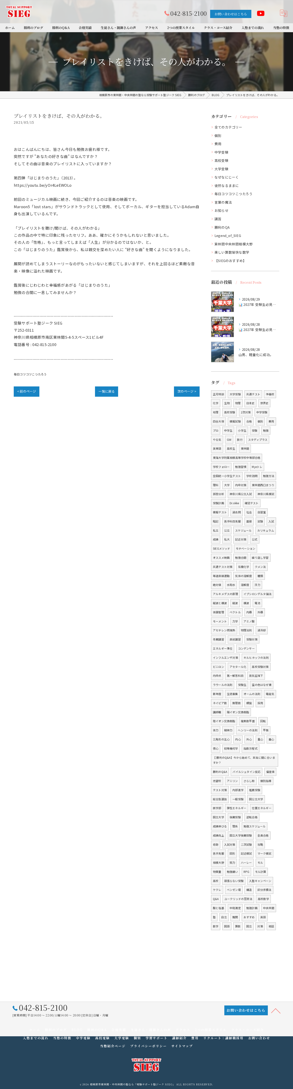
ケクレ (217, 890)
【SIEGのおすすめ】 (230, 260)
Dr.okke (234, 503)
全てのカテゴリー (228, 127)
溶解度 (245, 585)
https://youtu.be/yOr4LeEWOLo (43, 185)
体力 (215, 730)
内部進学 (238, 790)
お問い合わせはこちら (230, 14)
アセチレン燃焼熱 (224, 630)
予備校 (270, 394)
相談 (271, 926)
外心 (249, 739)
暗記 (215, 521)
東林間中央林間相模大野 (233, 243)
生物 (227, 403)
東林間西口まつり (263, 485)
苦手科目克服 (232, 521)
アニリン (232, 781)
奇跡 (215, 844)
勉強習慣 (240, 467)
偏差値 (270, 772)
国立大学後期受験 (241, 835)
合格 (249, 421)
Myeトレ (257, 467)
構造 (249, 890)
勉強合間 (240, 557)
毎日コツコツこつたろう (30, 374)
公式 (254, 539)
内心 (238, 739)
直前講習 (235, 639)
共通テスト (253, 394)
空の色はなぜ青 (261, 685)
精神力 (228, 730)
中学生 (228, 430)
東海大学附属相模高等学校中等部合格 (236, 457)
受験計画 (218, 503)
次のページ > (186, 391)
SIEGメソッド (221, 548)
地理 (215, 412)
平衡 (266, 730)
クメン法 (260, 567)
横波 (246, 603)
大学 (227, 485)
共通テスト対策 (222, 567)
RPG (247, 872)
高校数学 (263, 899)
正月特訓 (218, 394)
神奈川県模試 (266, 494)
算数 (238, 926)
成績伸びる (220, 826)
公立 (227, 530)
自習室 (262, 512)
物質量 (217, 872)
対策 (260, 926)
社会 (249, 512)
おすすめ (249, 917)
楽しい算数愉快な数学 (231, 252)
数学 (215, 926)
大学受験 (221, 168)
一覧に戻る (106, 391)
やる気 (217, 439)
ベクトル (235, 612)
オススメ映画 (221, 557)
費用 (217, 143)
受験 (254, 430)
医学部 (217, 808)
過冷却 (262, 630)
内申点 (217, 675)
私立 (215, 530)
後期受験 (235, 817)
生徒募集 (232, 694)
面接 (249, 521)
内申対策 (240, 485)
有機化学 (243, 567)
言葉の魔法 (223, 202)
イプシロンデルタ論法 (257, 594)
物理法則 (246, 630)
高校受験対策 (260, 667)
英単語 (217, 448)
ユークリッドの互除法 (238, 899)
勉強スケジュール (255, 826)
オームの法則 (252, 694)
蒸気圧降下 (256, 675)
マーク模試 (264, 853)
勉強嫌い (232, 872)
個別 (217, 135)
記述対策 (240, 539)
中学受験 (221, 152)
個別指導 (265, 781)
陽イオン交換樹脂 (238, 712)
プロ (215, 430)
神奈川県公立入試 (241, 494)
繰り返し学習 (260, 557)
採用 (260, 703)
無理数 (236, 703)
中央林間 (268, 908)
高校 (215, 881)
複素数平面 (248, 721)
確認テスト (252, 503)
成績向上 (218, 835)
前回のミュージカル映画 (35, 199)
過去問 (236, 512)
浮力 (257, 585)
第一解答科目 (235, 675)
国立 (249, 926)
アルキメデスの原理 (225, 594)
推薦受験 (254, 790)
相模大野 (218, 862)
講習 (217, 218)
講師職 (217, 712)
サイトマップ (182, 1046)
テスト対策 (220, 790)
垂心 (271, 739)
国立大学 (218, 817)
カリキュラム (265, 530)
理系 (235, 826)
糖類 (260, 576)
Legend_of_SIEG (227, 235)
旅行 (239, 439)
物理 (238, 403)
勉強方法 (268, 476)
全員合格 (263, 835)
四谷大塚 (218, 421)
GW (229, 439)
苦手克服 (218, 853)
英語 (263, 917)
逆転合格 (252, 817)
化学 (215, 403)
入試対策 (229, 844)
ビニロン (218, 667)
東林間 (245, 448)
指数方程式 (251, 748)
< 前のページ (26, 391)
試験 (260, 521)
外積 (260, 612)
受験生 (242, 685)
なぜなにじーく (226, 177)
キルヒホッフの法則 (256, 657)
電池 (257, 603)
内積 (249, 612)
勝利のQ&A (220, 772)
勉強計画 (252, 908)
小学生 (242, 430)
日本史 (250, 403)
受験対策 (252, 639)
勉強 (266, 430)
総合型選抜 (220, 799)
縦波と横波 (220, 603)
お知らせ (221, 210)
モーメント (220, 621)
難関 (235, 917)
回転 (263, 721)
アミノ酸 (249, 621)
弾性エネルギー (236, 808)
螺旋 (249, 703)
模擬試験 (235, 421)
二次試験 (246, 844)
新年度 (217, 694)
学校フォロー (221, 467)
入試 (271, 521)
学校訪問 (252, 476)
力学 (235, 621)
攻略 (260, 844)
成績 (215, 539)
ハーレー (246, 862)
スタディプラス (257, 439)
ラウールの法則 (222, 685)
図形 (232, 853)
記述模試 (246, 853)
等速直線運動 (221, 576)
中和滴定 (235, 908)
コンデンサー (246, 648)
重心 (260, 739)
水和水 (231, 585)
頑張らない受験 (234, 881)
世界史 (264, 403)
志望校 (217, 781)
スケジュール (243, 530)
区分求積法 (264, 890)
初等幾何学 (231, 748)
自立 (224, 917)
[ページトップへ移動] (275, 1010)
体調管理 (218, 612)
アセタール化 (238, 667)
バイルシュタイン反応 (246, 772)
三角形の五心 (221, 739)
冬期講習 (218, 639)
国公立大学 (256, 799)
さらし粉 (249, 781)
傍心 (215, 748)
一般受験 (238, 799)
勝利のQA (222, 227)
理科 (215, 485)
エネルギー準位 (222, 648)
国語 (227, 926)
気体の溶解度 (243, 576)
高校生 (231, 448)
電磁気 (270, 694)
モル (260, 862)
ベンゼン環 (234, 890)
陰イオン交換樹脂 (224, 721)
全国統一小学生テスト (227, 476)
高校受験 (221, 160)
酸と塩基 (218, 908)
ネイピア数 (220, 703)
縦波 (235, 603)
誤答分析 (218, 494)
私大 (227, 539)
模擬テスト (220, 512)
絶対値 (217, 585)
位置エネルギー (261, 808)
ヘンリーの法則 (247, 730)
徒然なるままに (226, 185)
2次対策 (246, 412)
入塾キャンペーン (260, 881)
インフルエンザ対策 (225, 657)
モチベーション (245, 548)
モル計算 (260, 872)
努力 (232, 862)
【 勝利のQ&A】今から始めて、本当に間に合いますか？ (244, 760)
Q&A (216, 899)
